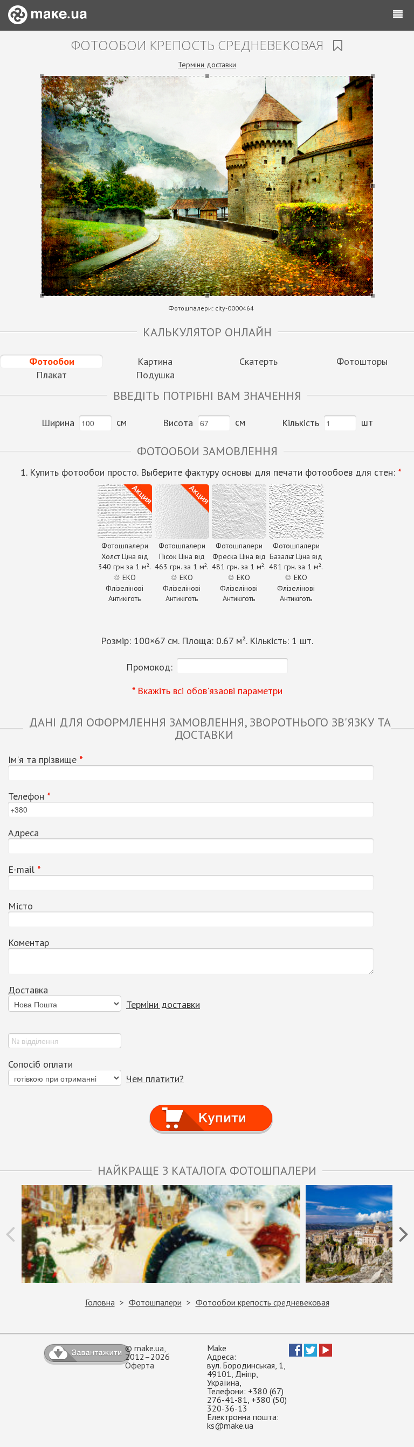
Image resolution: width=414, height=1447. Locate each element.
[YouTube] (325, 1353)
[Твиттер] (310, 1353)
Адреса (23, 833)
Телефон (29, 796)
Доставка (28, 990)
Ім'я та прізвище (45, 759)
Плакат (51, 375)
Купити (211, 1108)
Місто (20, 906)
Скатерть (258, 361)
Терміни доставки (207, 64)
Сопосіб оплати (40, 1064)
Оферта (139, 1365)
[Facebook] (295, 1353)
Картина (154, 361)
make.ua (149, 1348)
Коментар (28, 942)
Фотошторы (362, 361)
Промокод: (149, 667)
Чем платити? (155, 1078)
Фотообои (51, 361)
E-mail (24, 869)
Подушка (155, 375)
